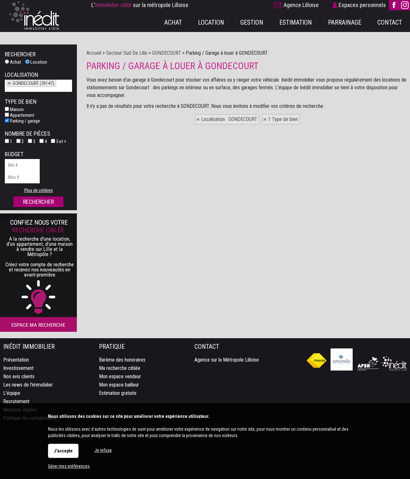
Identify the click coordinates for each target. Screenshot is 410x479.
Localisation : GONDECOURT (229, 119)
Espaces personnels (362, 5)
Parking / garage (24, 121)
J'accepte (63, 450)
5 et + (60, 141)
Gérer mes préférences (69, 466)
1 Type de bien (283, 119)
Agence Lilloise (301, 5)
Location (38, 62)
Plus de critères (38, 190)
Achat (15, 62)
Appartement (21, 115)
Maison (16, 109)
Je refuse (103, 450)
